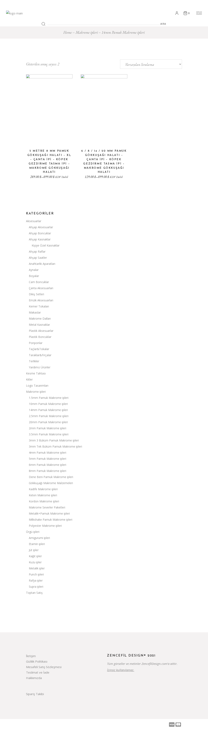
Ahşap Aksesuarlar (41, 227)
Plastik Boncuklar (40, 337)
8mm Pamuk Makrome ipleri (47, 471)
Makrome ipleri (36, 392)
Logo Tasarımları (37, 385)
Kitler (29, 379)
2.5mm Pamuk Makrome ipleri (48, 416)
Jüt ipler (34, 550)
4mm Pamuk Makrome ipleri (47, 452)
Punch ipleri (36, 574)
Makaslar (35, 312)
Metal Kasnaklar (39, 325)
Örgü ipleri (32, 532)
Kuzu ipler (35, 562)
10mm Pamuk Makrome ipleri (48, 404)
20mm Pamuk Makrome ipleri (48, 422)
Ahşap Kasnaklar (40, 239)
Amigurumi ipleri (39, 538)
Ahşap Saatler (38, 258)
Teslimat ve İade (37, 672)
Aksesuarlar (33, 221)
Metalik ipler (37, 568)
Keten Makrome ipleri (43, 495)
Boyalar (34, 276)
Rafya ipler (36, 580)
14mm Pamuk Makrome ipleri (48, 410)
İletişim (31, 656)
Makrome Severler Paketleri (47, 507)
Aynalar (34, 270)
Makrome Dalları (40, 318)
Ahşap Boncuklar (40, 233)
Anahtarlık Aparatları (42, 264)
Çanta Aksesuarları (41, 288)
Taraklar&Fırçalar (40, 355)
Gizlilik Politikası (36, 661)
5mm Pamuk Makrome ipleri (47, 459)
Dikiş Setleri (36, 294)
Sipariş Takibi (35, 694)
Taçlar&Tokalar (39, 349)
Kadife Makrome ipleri (43, 489)
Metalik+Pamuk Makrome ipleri (49, 513)
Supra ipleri (36, 586)
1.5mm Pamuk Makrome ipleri (48, 398)
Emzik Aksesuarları (41, 300)
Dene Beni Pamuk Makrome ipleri (51, 477)
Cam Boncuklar (39, 282)
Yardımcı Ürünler (39, 367)
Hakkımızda (34, 678)
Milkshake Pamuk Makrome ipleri (50, 519)
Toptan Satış (34, 593)
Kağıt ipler (35, 556)
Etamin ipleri (37, 544)
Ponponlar (35, 343)
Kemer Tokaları (39, 306)
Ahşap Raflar (37, 251)
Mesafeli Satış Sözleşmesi (44, 667)
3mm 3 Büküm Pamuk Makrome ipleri (54, 440)
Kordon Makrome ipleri (44, 501)
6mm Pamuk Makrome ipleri (47, 465)
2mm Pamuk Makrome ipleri (47, 428)
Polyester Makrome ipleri (45, 526)
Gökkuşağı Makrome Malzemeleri (51, 483)
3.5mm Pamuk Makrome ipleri (48, 434)
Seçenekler (49, 138)
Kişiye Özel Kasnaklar (46, 245)
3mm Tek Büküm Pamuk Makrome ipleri (55, 446)
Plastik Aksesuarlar (41, 331)
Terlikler (34, 361)
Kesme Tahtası (36, 373)
